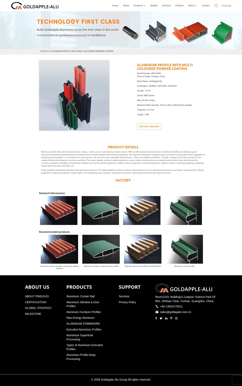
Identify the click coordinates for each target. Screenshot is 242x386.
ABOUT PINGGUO (37, 296)
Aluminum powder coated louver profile (101, 266)
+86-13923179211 (171, 306)
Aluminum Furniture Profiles (83, 312)
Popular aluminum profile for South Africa (143, 266)
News (192, 5)
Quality (153, 5)
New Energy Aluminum (80, 317)
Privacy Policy (127, 302)
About (126, 5)
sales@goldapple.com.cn (175, 312)
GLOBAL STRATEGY (38, 307)
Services (166, 5)
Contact (206, 5)
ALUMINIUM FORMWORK (83, 323)
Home (115, 5)
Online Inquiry (149, 126)
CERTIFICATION (35, 302)
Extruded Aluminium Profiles (83, 329)
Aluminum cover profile (184, 266)
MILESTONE (33, 313)
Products (140, 5)
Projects (179, 5)
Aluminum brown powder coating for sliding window (59, 267)
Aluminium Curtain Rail (80, 296)
